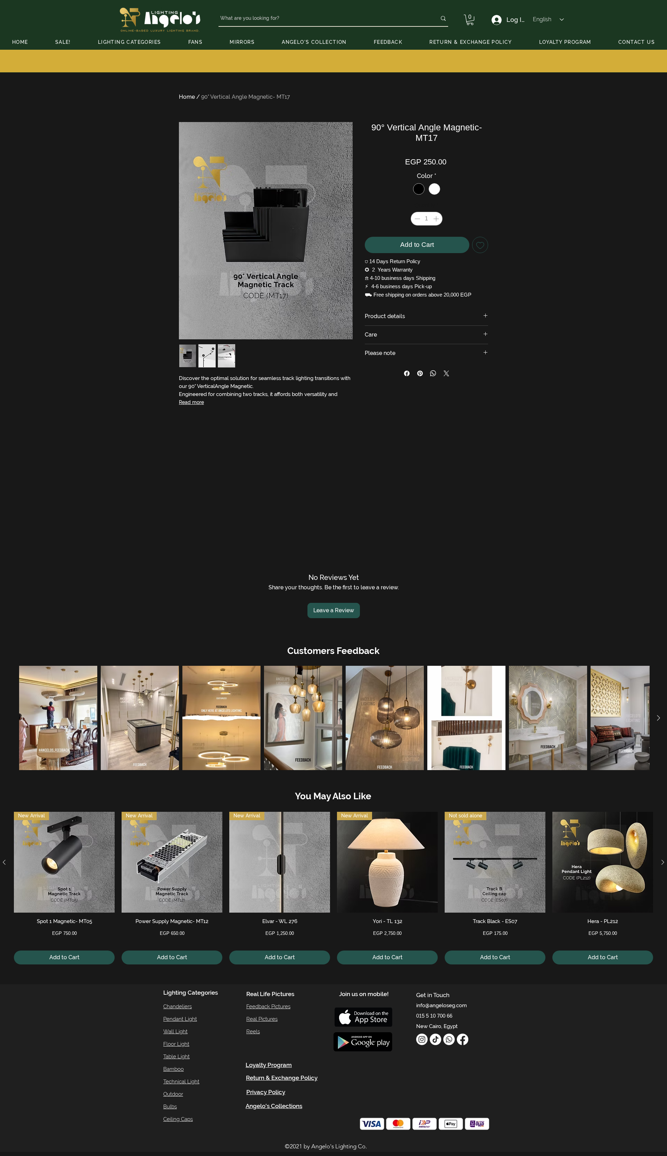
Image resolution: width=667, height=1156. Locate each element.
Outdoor (173, 1094)
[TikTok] (435, 1039)
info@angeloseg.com (441, 1005)
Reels (253, 1031)
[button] (470, 20)
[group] (333, 888)
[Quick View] (602, 862)
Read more (191, 402)
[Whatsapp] (449, 1039)
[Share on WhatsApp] (433, 373)
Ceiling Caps (178, 1119)
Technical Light (181, 1081)
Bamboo (173, 1069)
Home (187, 97)
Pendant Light (180, 1019)
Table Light (176, 1056)
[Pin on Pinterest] (420, 373)
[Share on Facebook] (407, 373)
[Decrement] (416, 218)
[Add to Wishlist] (480, 245)
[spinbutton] (426, 218)
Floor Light (176, 1044)
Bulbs (170, 1107)
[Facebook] (462, 1039)
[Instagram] (422, 1039)
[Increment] (437, 218)
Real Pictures (262, 1019)
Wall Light (175, 1031)
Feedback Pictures (268, 1006)
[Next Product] (663, 862)
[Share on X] (446, 373)
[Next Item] (658, 718)
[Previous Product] (4, 862)
